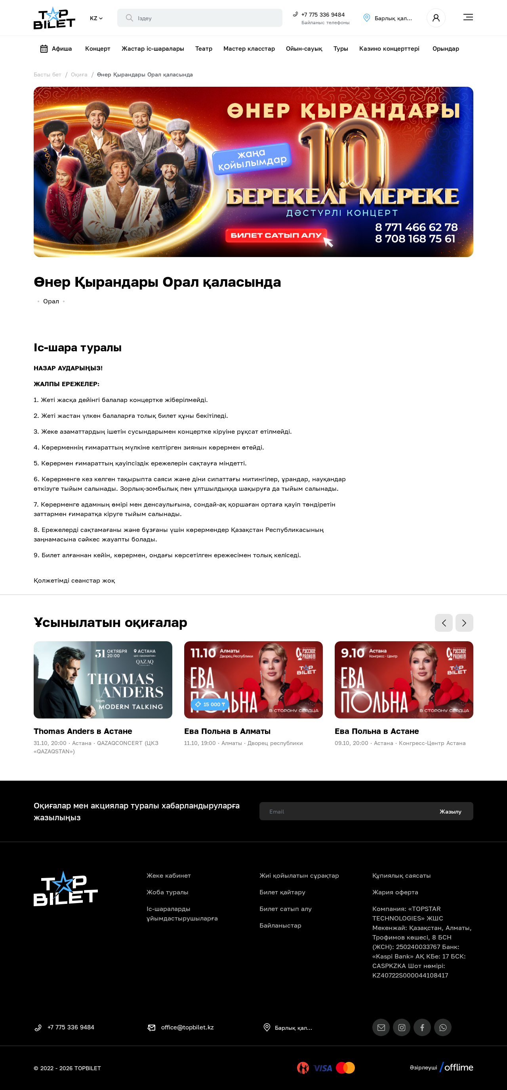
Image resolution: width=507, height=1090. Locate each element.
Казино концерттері (389, 48)
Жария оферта (395, 892)
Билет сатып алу (285, 909)
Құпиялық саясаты (401, 875)
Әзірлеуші (424, 1067)
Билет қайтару (282, 892)
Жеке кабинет (169, 875)
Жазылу (450, 811)
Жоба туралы (168, 892)
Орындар (446, 48)
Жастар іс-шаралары (153, 48)
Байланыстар (280, 925)
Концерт (98, 48)
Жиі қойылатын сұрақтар (299, 875)
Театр (203, 48)
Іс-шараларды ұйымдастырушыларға (182, 913)
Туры (341, 48)
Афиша (62, 48)
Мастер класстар (249, 48)
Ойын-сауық (304, 48)
